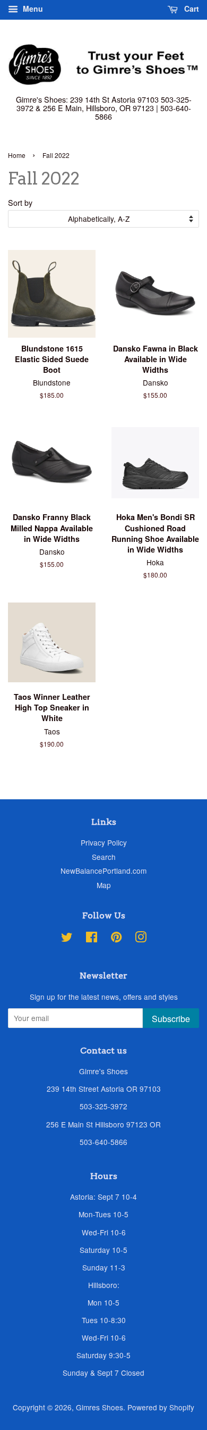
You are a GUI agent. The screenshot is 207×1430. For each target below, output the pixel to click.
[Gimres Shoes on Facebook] (91, 938)
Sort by (20, 202)
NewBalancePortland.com (103, 870)
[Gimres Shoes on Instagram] (140, 938)
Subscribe (171, 1019)
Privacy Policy (104, 842)
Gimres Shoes (99, 1407)
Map (104, 885)
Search (104, 856)
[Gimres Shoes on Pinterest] (116, 938)
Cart (190, 8)
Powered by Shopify (160, 1407)
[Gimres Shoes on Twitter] (67, 938)
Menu (32, 8)
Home (16, 155)
